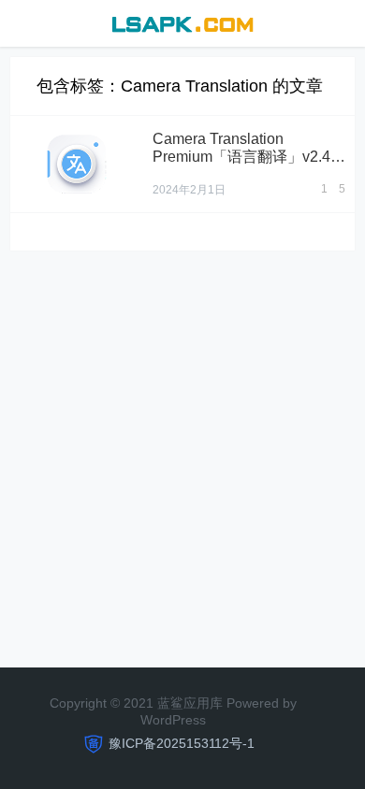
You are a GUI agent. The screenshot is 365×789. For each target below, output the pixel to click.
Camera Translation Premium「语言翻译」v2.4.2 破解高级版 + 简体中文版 (248, 156)
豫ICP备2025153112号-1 (182, 743)
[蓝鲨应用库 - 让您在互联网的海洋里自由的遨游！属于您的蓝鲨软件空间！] (182, 22)
